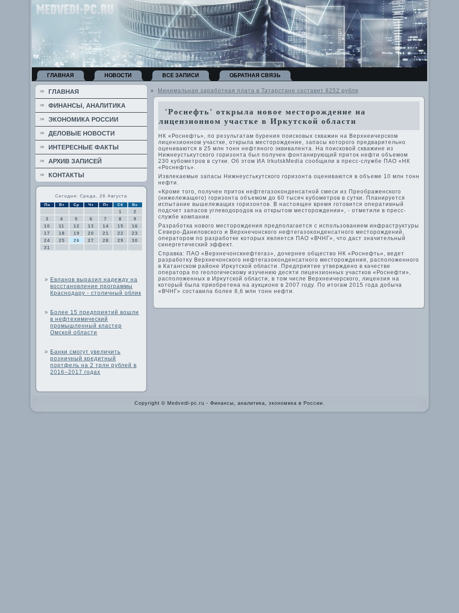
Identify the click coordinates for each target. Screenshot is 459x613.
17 (47, 233)
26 (77, 240)
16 (135, 225)
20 (91, 233)
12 (77, 225)
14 (106, 225)
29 (120, 240)
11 (62, 225)
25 (62, 240)
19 (77, 233)
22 (120, 233)
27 (91, 240)
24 (47, 240)
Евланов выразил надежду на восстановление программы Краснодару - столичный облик (95, 286)
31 (47, 247)
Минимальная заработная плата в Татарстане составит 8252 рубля (258, 91)
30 (135, 240)
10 (47, 225)
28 (106, 240)
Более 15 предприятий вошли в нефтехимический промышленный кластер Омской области (94, 322)
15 (120, 225)
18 (62, 233)
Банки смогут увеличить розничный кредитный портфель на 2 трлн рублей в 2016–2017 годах (93, 362)
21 (106, 233)
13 (91, 225)
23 (135, 233)
